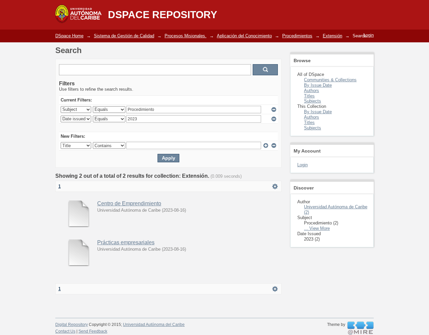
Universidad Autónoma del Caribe (154, 324)
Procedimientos (297, 35)
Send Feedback (92, 331)
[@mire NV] (360, 328)
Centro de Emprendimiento (129, 203)
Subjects (312, 100)
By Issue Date (318, 85)
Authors (311, 90)
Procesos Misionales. (185, 35)
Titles (309, 95)
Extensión (332, 35)
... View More (317, 228)
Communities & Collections (330, 79)
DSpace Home (69, 35)
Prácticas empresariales (126, 242)
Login (368, 35)
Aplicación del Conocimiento (244, 35)
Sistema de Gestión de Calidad (124, 35)
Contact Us (65, 331)
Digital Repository (71, 324)
